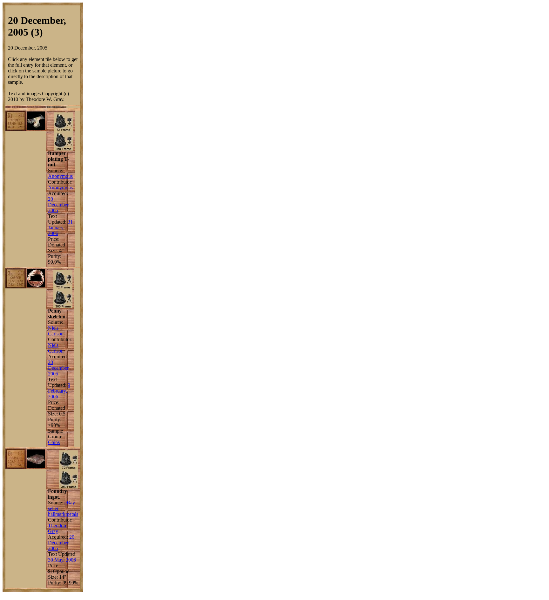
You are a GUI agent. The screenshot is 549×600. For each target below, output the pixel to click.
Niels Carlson (56, 330)
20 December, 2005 (59, 204)
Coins (54, 442)
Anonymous (60, 176)
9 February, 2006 (59, 390)
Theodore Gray (57, 528)
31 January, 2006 (60, 227)
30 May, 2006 (62, 560)
